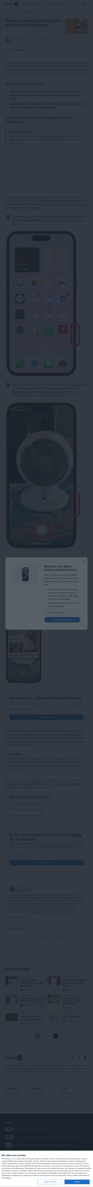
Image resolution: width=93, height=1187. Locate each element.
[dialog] (46, 1169)
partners (14, 1158)
